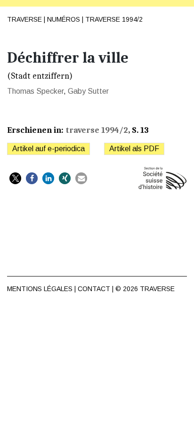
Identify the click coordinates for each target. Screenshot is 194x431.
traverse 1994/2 (114, 19)
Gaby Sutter (88, 91)
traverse (157, 289)
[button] (15, 178)
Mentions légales (40, 289)
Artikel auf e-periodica (48, 149)
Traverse (24, 19)
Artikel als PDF (134, 149)
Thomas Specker (35, 91)
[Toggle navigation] (179, 14)
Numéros (63, 19)
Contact (94, 289)
